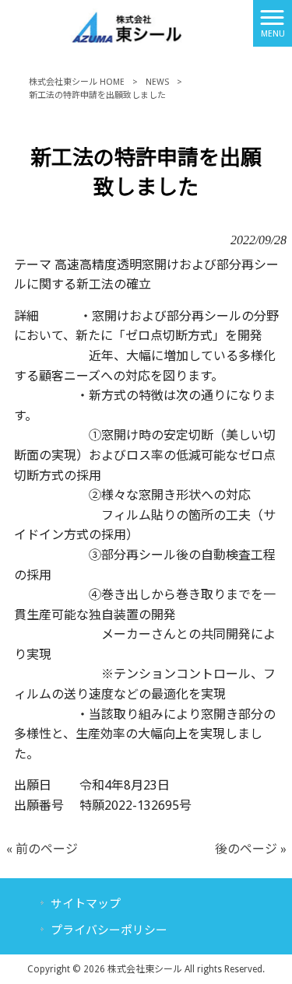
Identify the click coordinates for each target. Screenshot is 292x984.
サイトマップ (86, 904)
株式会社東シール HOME (77, 82)
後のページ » (251, 849)
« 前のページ (42, 849)
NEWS (157, 82)
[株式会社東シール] (127, 22)
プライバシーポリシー (109, 930)
